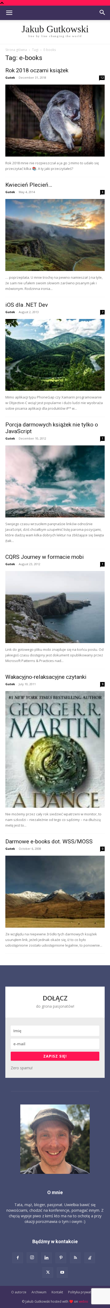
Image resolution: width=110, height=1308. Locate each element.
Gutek (10, 77)
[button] (9, 13)
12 (102, 77)
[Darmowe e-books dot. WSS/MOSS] (55, 892)
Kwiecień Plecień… (28, 185)
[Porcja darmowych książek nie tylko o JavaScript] (55, 481)
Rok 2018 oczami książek (36, 70)
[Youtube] (62, 1272)
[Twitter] (47, 1272)
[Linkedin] (46, 1258)
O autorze (18, 1292)
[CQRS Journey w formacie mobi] (55, 607)
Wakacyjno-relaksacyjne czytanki (46, 677)
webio (83, 1301)
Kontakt (57, 1292)
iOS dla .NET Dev (26, 305)
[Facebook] (17, 1258)
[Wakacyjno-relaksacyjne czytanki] (55, 749)
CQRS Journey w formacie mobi (44, 557)
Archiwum (39, 1292)
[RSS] (75, 1258)
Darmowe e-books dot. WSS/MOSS (49, 841)
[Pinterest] (61, 1258)
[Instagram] (32, 1257)
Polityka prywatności (83, 1292)
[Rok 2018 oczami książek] (55, 121)
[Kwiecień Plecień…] (55, 235)
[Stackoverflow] (89, 1258)
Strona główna (16, 49)
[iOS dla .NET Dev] (55, 355)
